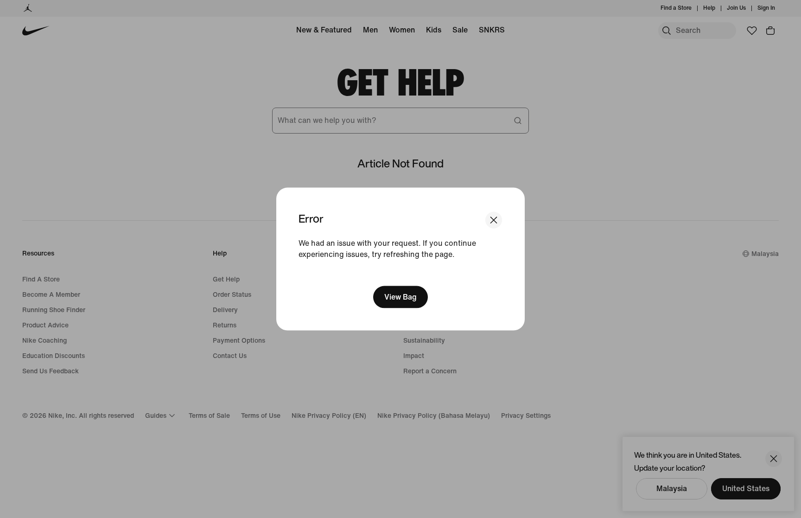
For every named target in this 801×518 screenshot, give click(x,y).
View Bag (400, 297)
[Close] (493, 219)
